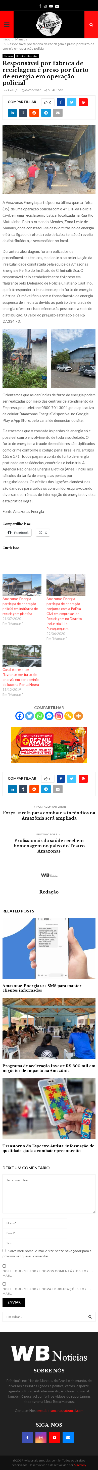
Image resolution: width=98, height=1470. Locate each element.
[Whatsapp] (39, 716)
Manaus (8, 56)
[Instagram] (59, 716)
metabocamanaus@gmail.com (60, 1410)
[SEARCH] (90, 1317)
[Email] (68, 1437)
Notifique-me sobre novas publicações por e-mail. (47, 1291)
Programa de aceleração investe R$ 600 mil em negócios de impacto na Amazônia (49, 1068)
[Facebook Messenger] (49, 716)
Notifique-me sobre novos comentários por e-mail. (48, 1273)
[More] (78, 716)
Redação (13, 90)
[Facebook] (19, 716)
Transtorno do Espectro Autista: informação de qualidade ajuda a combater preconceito (48, 1148)
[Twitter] (29, 716)
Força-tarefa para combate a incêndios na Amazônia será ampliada (49, 815)
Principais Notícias (26, 56)
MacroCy (80, 1465)
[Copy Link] (68, 716)
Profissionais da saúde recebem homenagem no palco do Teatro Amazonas (49, 846)
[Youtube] (54, 1437)
